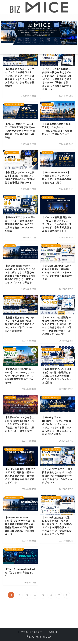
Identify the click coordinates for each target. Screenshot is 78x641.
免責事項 (53, 632)
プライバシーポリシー (31, 632)
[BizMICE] (39, 11)
